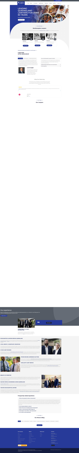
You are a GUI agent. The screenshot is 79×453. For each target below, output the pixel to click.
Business (19, 437)
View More (48, 322)
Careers (30, 437)
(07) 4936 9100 (53, 442)
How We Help (21, 19)
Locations (54, 3)
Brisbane (48, 30)
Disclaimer (30, 442)
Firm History (30, 433)
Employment (19, 441)
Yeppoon (44, 30)
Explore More (3, 315)
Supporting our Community (32, 438)
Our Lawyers (35, 3)
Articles (41, 433)
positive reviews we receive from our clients (52, 365)
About (31, 3)
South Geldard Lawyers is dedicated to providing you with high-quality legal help (29, 391)
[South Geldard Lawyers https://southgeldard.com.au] (21, 3)
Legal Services (41, 3)
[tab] (20, 58)
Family (18, 433)
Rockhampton (41, 30)
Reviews (50, 3)
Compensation (19, 442)
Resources (46, 3)
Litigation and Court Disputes (21, 438)
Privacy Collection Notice (32, 441)
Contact (58, 3)
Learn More (26, 45)
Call (58, 0)
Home (28, 3)
